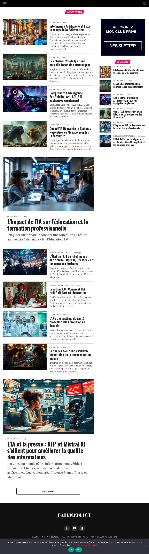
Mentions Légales (50, 536)
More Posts (48, 491)
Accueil (35, 536)
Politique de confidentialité (75, 536)
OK (71, 549)
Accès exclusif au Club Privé (104, 536)
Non (79, 549)
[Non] (145, 546)
